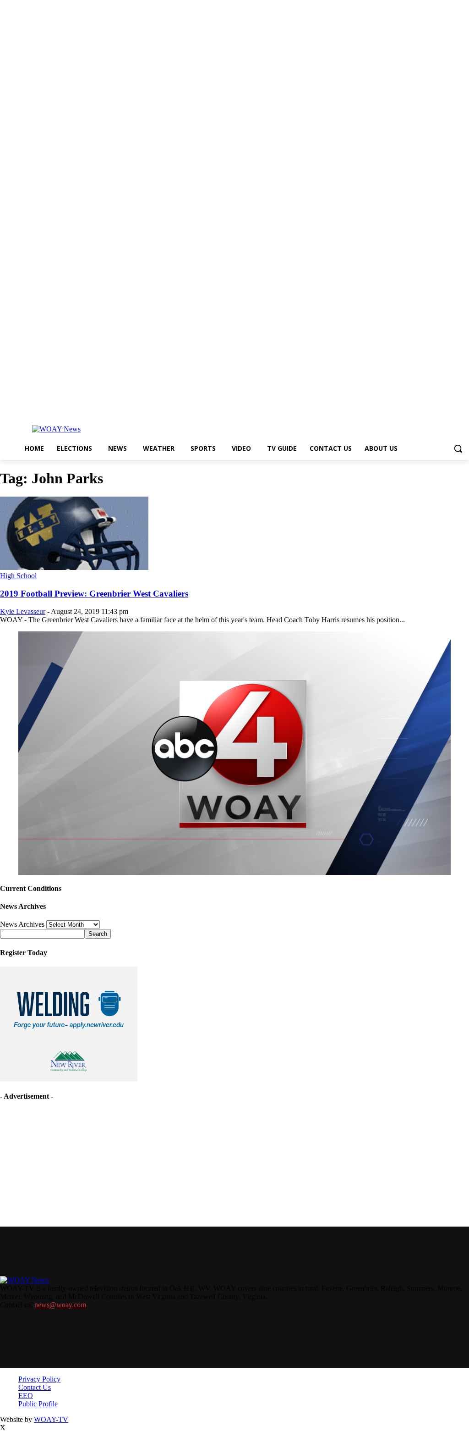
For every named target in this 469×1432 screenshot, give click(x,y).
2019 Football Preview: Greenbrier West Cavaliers (94, 593)
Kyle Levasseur (22, 611)
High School (18, 576)
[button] (458, 448)
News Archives (22, 924)
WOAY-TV (51, 1419)
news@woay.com (60, 1305)
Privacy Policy (39, 1379)
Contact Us (34, 1387)
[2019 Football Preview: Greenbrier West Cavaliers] (74, 567)
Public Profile (38, 1404)
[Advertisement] (68, 1167)
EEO (25, 1395)
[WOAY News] (56, 429)
